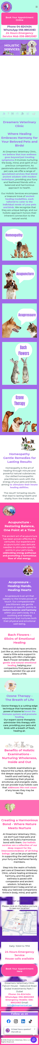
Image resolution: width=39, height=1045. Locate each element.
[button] (37, 7)
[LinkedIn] (23, 1021)
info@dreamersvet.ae (19, 1005)
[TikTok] (30, 1021)
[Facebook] (8, 1021)
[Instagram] (16, 1021)
